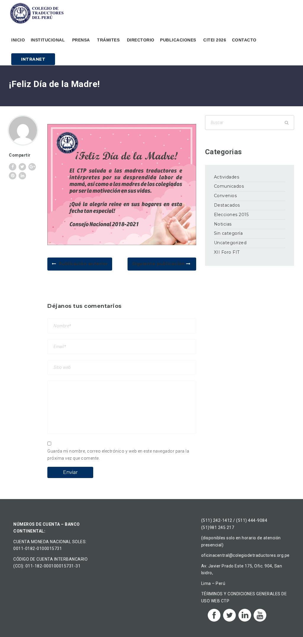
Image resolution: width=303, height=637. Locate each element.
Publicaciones (178, 40)
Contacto (244, 40)
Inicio (18, 40)
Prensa (81, 40)
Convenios (225, 195)
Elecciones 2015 (231, 214)
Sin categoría (228, 233)
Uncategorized (230, 242)
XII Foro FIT (227, 252)
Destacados (227, 205)
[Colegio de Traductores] (38, 13)
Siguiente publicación (159, 263)
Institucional (48, 40)
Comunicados (229, 186)
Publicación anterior (83, 263)
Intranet (33, 59)
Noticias (223, 224)
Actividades (226, 177)
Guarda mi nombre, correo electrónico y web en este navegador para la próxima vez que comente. (118, 455)
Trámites (108, 40)
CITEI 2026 (214, 40)
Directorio (140, 40)
